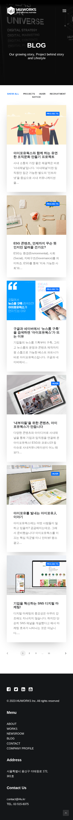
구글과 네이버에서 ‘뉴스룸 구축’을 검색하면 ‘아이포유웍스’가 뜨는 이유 (36, 332)
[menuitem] (13, 93)
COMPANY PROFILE (20, 748)
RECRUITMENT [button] (58, 94)
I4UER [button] (42, 94)
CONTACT (13, 743)
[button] (64, 10)
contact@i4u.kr (16, 799)
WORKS (12, 728)
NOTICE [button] (36, 97)
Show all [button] (13, 94)
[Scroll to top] (66, 812)
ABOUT (11, 723)
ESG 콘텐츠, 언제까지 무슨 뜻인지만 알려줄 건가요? (35, 245)
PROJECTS (53, 114)
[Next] (64, 654)
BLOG (11, 738)
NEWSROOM (15, 733)
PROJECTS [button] (29, 94)
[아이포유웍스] (22, 10)
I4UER (55, 383)
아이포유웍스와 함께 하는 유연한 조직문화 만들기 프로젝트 (35, 155)
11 (49, 653)
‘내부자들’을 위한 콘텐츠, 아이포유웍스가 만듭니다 (35, 424)
